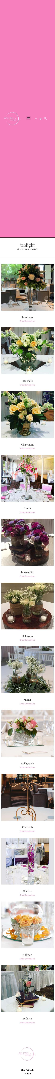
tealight (35, 249)
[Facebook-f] (36, 118)
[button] (28, 118)
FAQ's (27, 1073)
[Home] (18, 249)
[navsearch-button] (45, 118)
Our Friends (27, 1070)
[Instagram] (40, 118)
